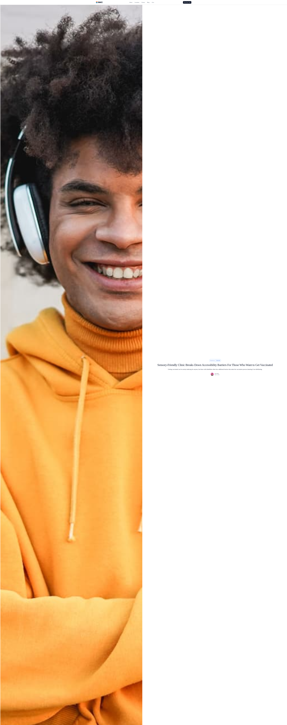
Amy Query (217, 373)
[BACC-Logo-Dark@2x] (99, 2)
